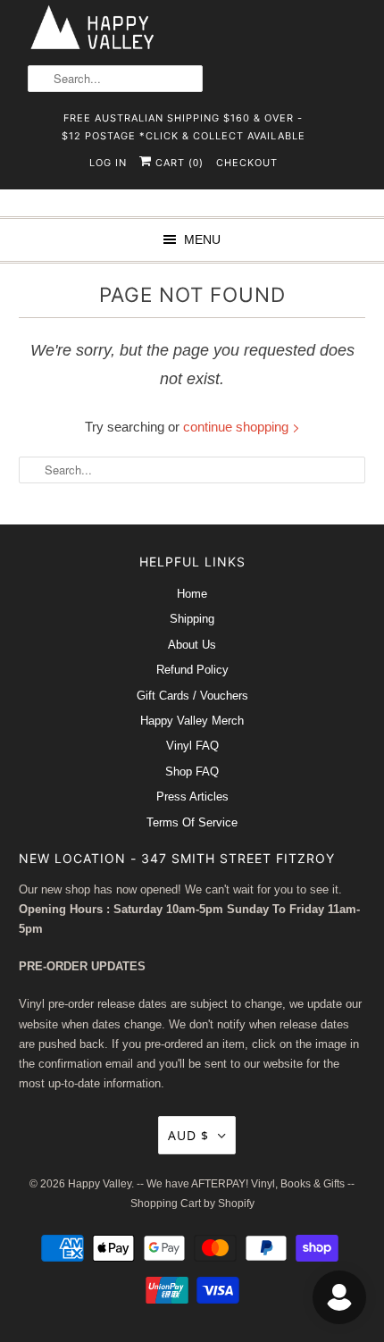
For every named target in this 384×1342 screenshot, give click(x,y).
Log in (108, 162)
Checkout (247, 162)
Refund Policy (192, 669)
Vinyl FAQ (192, 745)
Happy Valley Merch (192, 720)
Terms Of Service (192, 822)
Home (192, 593)
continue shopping (237, 426)
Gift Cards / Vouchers (192, 695)
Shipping (192, 618)
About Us (192, 644)
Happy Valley (99, 1184)
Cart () (178, 162)
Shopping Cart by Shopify (192, 1203)
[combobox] (116, 78)
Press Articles (192, 796)
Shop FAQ (192, 771)
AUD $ (188, 1135)
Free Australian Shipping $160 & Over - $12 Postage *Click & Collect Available (183, 124)
